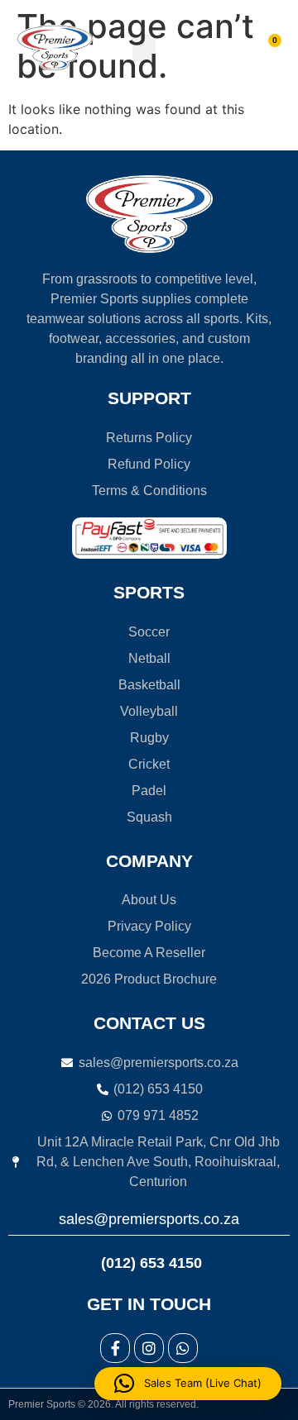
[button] (144, 48)
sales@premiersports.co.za (149, 1219)
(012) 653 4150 (149, 1263)
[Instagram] (149, 1348)
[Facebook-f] (115, 1348)
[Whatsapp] (183, 1348)
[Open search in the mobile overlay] (207, 48)
